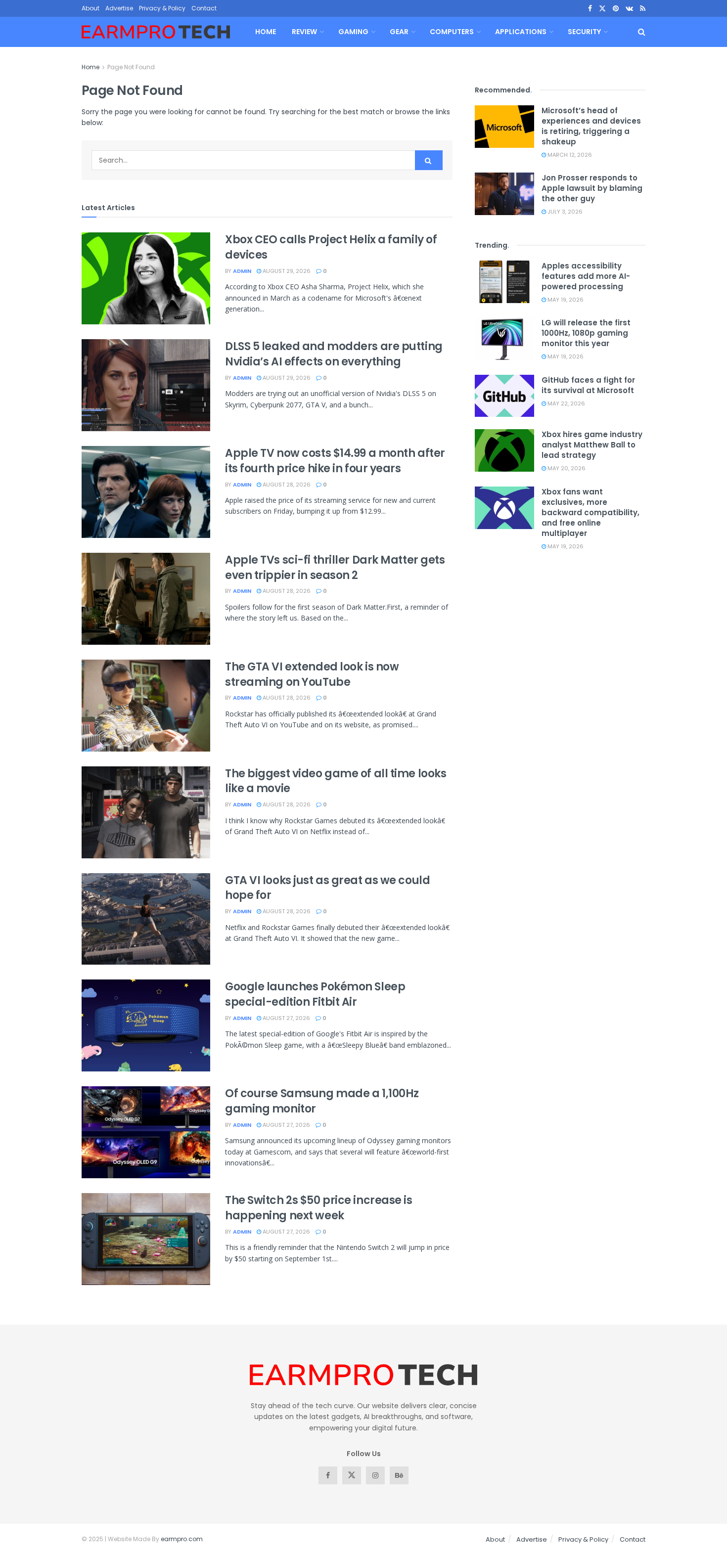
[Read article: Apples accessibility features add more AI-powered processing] (504, 282)
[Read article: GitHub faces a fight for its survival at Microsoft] (504, 396)
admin (242, 271)
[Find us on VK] (629, 8)
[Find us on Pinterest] (616, 8)
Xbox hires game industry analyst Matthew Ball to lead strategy (592, 444)
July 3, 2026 (564, 212)
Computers (452, 32)
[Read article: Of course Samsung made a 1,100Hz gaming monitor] (146, 1132)
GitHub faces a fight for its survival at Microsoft (588, 385)
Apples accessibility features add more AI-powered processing (586, 276)
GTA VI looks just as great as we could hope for (327, 888)
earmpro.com (182, 1539)
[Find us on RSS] (642, 8)
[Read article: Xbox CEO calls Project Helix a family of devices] (146, 278)
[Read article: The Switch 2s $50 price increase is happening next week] (146, 1239)
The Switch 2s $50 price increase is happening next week (318, 1208)
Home (265, 32)
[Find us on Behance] (399, 1475)
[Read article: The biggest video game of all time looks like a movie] (146, 812)
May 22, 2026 (565, 403)
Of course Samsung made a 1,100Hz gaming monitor (322, 1101)
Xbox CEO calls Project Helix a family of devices (331, 247)
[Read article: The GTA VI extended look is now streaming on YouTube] (146, 706)
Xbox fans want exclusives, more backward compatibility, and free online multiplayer (590, 512)
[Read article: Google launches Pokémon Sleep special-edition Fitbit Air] (146, 1025)
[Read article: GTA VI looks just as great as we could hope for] (146, 919)
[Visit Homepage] (156, 32)
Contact (204, 8)
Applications (520, 32)
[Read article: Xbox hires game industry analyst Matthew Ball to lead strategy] (504, 450)
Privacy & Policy (162, 8)
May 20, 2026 (566, 468)
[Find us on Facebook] (590, 8)
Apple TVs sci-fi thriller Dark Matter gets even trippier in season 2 (335, 567)
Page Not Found (131, 67)
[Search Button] (641, 32)
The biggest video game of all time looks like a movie (335, 781)
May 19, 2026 (565, 300)
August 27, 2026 (285, 1018)
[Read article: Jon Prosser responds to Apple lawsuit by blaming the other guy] (504, 194)
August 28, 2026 (286, 485)
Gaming (353, 32)
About (90, 8)
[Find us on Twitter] (602, 8)
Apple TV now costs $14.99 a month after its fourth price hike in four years (335, 460)
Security (584, 32)
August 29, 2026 (286, 271)
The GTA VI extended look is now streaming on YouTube (312, 674)
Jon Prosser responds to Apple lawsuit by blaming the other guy (592, 188)
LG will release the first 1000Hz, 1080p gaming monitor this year (586, 333)
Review (304, 32)
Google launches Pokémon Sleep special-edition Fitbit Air (315, 994)
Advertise (119, 8)
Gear (399, 32)
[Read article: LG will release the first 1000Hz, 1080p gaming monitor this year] (504, 338)
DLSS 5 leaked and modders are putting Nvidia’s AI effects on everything (334, 354)
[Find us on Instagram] (375, 1475)
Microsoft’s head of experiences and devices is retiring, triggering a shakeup (591, 126)
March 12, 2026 (569, 155)
